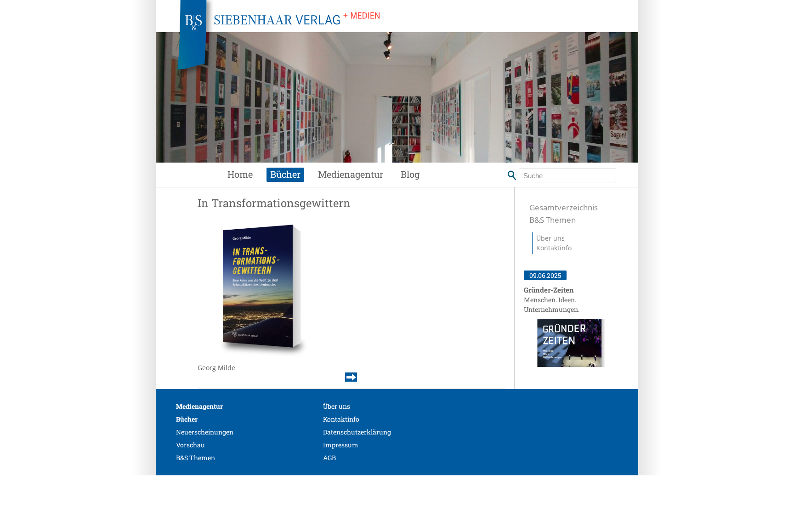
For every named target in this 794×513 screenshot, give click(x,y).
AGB (329, 457)
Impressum (340, 444)
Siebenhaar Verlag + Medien (360, 41)
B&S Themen (552, 219)
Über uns (550, 238)
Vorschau (190, 444)
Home (240, 174)
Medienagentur (350, 174)
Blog (410, 174)
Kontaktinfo (554, 247)
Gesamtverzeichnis (563, 207)
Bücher (285, 174)
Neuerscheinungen (204, 432)
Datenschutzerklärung (357, 432)
